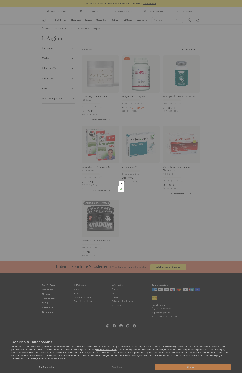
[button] (121, 183)
